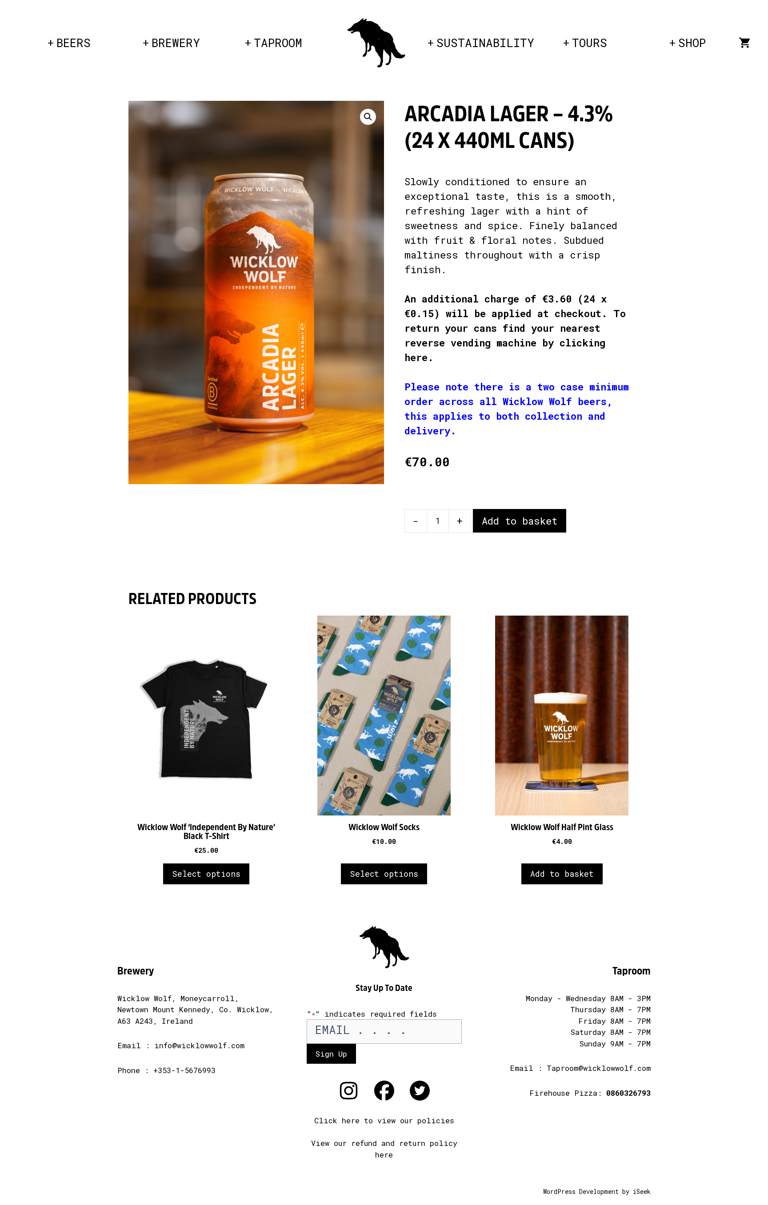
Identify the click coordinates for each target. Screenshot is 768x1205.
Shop (692, 42)
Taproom (278, 42)
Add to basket (519, 520)
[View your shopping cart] (744, 42)
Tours (589, 42)
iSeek (642, 1191)
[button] (368, 117)
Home (376, 31)
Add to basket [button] (562, 873)
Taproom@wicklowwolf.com (599, 1068)
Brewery (176, 42)
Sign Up (331, 1054)
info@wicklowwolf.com (199, 1045)
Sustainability (485, 42)
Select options (206, 873)
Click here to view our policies (384, 1120)
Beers (73, 42)
